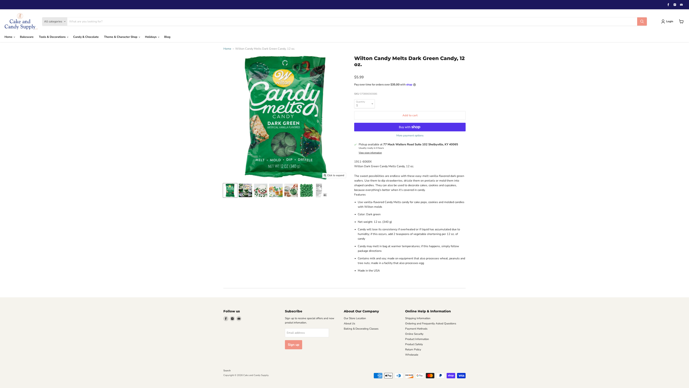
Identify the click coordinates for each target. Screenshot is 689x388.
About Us (349, 323)
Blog (167, 37)
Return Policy (413, 349)
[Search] (642, 21)
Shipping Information (417, 318)
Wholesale (411, 354)
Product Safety (414, 344)
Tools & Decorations (52, 37)
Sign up (293, 344)
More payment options (409, 135)
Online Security (414, 334)
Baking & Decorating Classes (361, 328)
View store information (370, 153)
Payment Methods (416, 328)
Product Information (417, 339)
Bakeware (27, 37)
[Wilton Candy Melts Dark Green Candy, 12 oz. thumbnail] (230, 190)
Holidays (151, 37)
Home (8, 37)
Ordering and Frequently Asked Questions (430, 323)
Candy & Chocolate (86, 37)
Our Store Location (355, 318)
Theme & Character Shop (121, 37)
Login (669, 21)
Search (227, 370)
